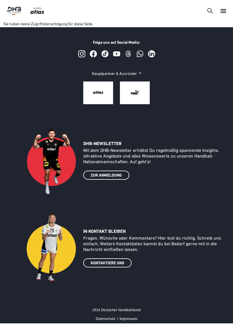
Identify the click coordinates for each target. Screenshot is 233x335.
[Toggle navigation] (210, 11)
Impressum (129, 319)
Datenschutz (105, 319)
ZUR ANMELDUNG (106, 175)
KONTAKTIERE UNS (107, 263)
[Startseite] (14, 11)
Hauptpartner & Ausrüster (115, 74)
